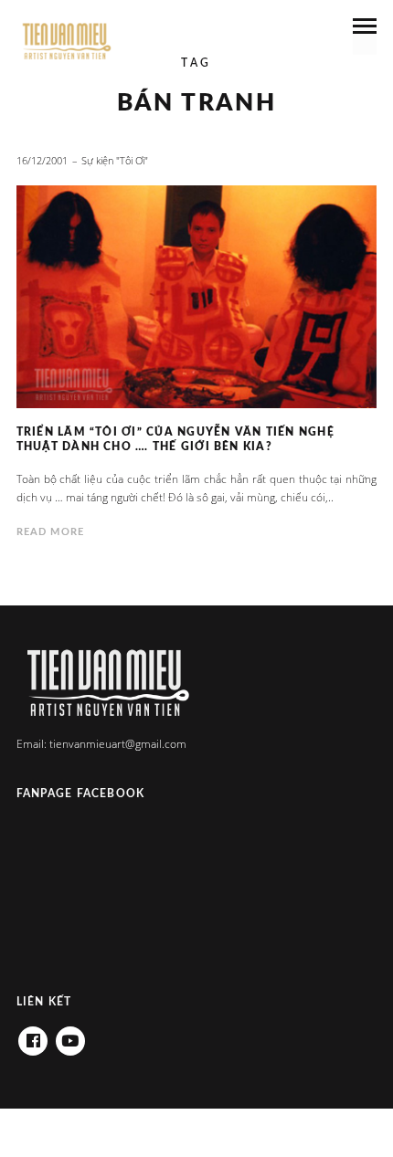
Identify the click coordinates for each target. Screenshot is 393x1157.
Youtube (70, 1035)
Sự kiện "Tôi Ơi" (114, 160)
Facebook (33, 1035)
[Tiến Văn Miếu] (66, 42)
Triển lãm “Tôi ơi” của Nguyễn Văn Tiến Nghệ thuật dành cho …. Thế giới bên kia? (175, 439)
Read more (50, 532)
